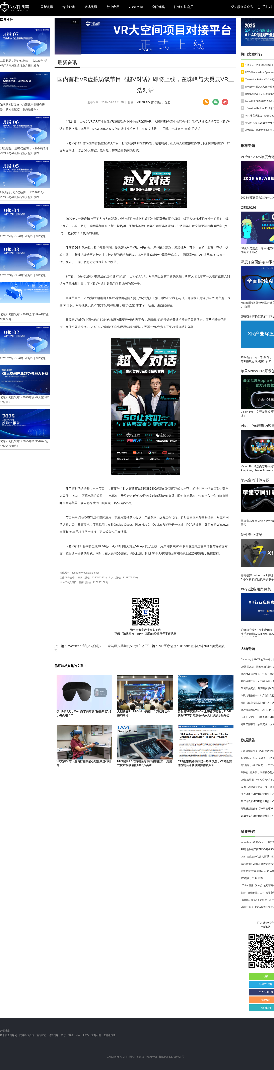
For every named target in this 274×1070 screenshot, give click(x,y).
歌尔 (63, 1035)
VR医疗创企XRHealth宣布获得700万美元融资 (185, 646)
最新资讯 (46, 7)
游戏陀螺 (53, 1035)
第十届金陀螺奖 (8, 1035)
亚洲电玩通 (110, 1035)
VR (139, 102)
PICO (86, 1035)
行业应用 (113, 7)
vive (78, 1035)
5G (148, 102)
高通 (70, 1035)
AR (143, 102)
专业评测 (68, 7)
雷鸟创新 (96, 1035)
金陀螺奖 (158, 7)
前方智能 (41, 1035)
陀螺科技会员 (183, 7)
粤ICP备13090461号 (171, 1056)
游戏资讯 (90, 7)
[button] (140, 50)
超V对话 (156, 102)
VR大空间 (136, 7)
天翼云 (166, 102)
